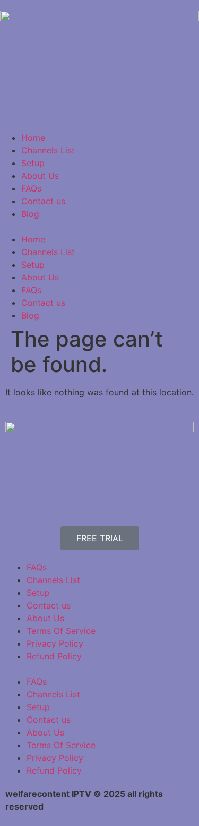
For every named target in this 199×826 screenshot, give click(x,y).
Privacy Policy (55, 643)
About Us (40, 175)
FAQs (31, 188)
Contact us (43, 201)
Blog (30, 213)
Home (33, 137)
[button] (99, 226)
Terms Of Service (61, 630)
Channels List (48, 150)
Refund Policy (54, 656)
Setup (33, 163)
